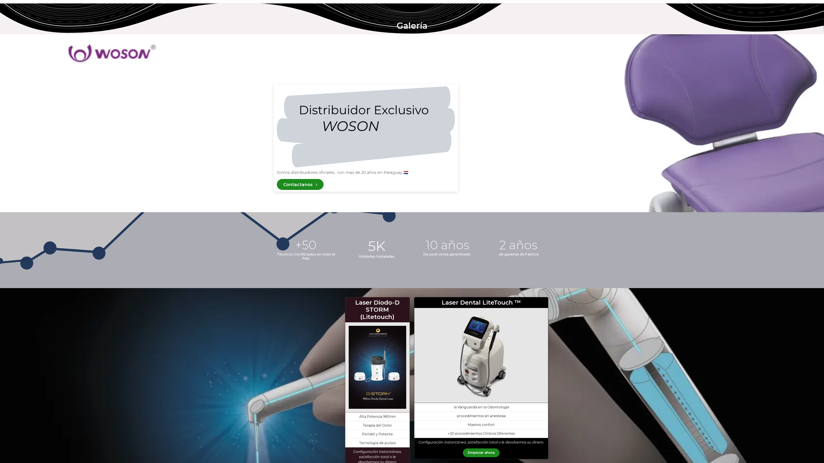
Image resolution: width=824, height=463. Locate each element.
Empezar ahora (481, 453)
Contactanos (298, 184)
